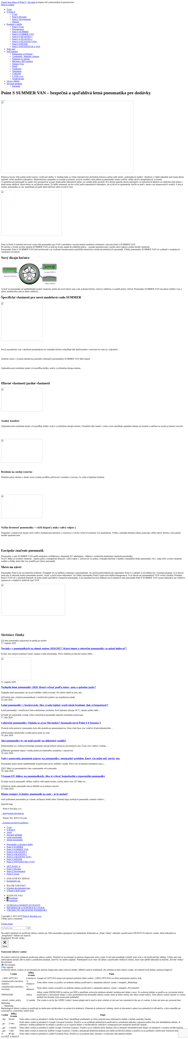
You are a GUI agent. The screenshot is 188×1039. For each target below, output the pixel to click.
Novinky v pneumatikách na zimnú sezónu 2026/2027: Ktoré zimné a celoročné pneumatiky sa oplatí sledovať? (64, 648)
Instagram (13, 900)
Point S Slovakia (14, 869)
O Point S (11, 830)
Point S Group (13, 874)
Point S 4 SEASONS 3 (17, 852)
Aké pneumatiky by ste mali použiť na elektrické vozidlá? (33, 740)
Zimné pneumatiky (15, 840)
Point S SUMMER (15, 847)
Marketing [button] (5, 1003)
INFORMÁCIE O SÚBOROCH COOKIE (26, 907)
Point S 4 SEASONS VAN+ (19, 857)
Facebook (13, 898)
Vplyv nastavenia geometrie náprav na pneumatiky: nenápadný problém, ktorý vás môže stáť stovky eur (60, 758)
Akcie (9, 832)
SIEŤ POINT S (13, 866)
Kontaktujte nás (14, 881)
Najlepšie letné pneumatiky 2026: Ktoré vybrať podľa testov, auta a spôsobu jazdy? (48, 687)
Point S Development (16, 871)
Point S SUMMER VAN (17, 849)
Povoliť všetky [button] (18, 938)
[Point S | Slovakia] (27, 2)
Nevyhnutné (9, 965)
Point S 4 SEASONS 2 (17, 854)
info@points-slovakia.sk (12, 813)
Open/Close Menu (9, 2)
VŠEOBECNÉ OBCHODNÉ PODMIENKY (27, 910)
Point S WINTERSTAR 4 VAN (21, 862)
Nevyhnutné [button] (6, 962)
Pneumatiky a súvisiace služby (20, 844)
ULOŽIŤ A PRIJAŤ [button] (10, 1036)
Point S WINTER (14, 859)
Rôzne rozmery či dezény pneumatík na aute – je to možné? (34, 794)
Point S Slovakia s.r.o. (32, 916)
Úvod (9, 827)
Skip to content (7, 5)
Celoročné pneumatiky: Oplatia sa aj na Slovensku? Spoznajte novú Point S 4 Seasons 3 (51, 722)
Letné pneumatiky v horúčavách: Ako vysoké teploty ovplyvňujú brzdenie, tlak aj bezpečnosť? (54, 705)
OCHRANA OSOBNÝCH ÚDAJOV (23, 905)
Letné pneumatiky (14, 837)
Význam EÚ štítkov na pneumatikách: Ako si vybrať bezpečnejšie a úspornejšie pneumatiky (53, 776)
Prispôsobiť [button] (6, 938)
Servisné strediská (14, 835)
